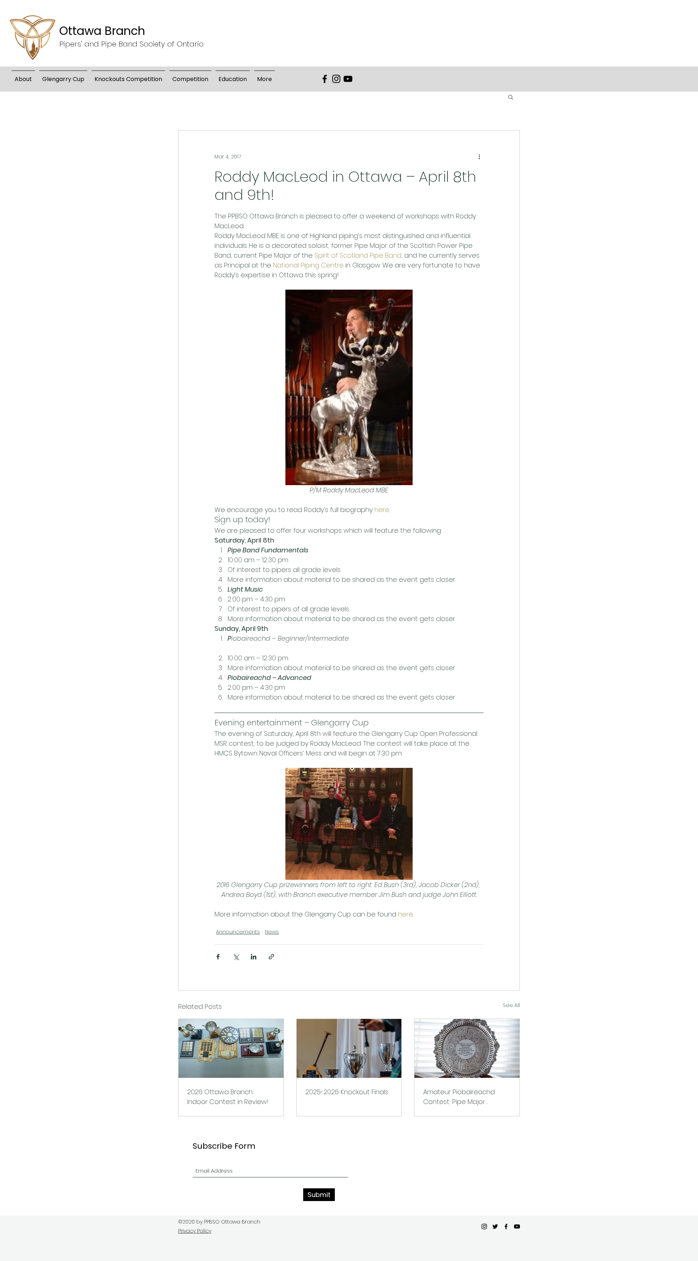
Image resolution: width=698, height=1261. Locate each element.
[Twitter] (495, 1226)
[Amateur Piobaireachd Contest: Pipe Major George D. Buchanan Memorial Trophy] (467, 1048)
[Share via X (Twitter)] (235, 956)
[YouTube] (347, 78)
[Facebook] (324, 78)
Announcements (238, 931)
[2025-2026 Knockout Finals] (349, 1048)
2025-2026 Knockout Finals (346, 1091)
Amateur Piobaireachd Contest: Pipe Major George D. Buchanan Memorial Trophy (459, 1097)
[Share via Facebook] (217, 956)
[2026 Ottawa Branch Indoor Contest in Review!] (231, 1048)
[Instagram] (336, 78)
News (272, 931)
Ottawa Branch (102, 31)
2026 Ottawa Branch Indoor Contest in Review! (228, 1096)
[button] (63, 75)
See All (511, 1005)
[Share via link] (271, 956)
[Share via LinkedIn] (253, 956)
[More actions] (479, 156)
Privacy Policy (194, 1230)
